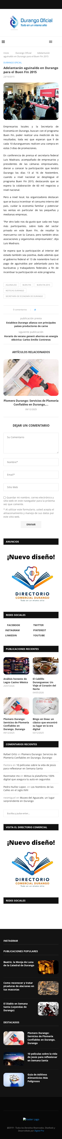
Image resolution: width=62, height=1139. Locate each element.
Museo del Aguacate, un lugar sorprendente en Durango (29, 799)
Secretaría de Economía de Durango (24, 296)
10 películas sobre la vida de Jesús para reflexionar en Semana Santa (29, 766)
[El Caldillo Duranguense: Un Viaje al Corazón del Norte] (46, 665)
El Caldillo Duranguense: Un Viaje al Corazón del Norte (44, 684)
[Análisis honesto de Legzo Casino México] (16, 665)
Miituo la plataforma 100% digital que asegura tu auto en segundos (28, 777)
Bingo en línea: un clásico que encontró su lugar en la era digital (45, 724)
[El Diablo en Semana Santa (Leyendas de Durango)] (48, 1009)
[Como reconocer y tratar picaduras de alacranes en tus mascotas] (48, 988)
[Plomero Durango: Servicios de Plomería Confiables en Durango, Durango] (31, 377)
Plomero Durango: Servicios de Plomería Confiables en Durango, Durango (16, 724)
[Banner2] (31, 577)
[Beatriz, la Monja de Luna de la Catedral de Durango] (48, 967)
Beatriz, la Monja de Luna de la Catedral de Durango (18, 963)
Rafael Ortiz (10, 754)
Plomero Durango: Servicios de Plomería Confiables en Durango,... (31, 402)
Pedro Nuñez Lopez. (15, 786)
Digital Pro (39, 1130)
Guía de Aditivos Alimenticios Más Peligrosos (38, 1078)
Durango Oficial (23, 52)
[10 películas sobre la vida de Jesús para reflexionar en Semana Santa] (13, 1059)
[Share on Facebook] (39, 309)
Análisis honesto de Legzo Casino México (15, 680)
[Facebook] (22, 4)
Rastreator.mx (11, 775)
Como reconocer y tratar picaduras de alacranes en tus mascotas (18, 986)
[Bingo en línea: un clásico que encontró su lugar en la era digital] (46, 706)
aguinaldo (11, 285)
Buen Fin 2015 (43, 285)
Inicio (6, 52)
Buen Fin (27, 285)
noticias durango (15, 290)
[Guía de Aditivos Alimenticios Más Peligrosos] (13, 1080)
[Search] (58, 42)
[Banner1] (31, 863)
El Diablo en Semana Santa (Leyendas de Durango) (15, 1007)
